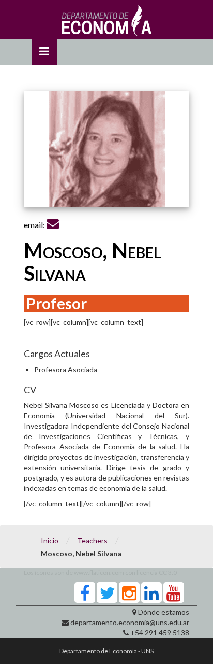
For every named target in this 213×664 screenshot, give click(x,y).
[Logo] (106, 23)
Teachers (92, 540)
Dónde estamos (163, 612)
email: (35, 225)
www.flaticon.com (99, 572)
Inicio (49, 540)
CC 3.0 (168, 572)
